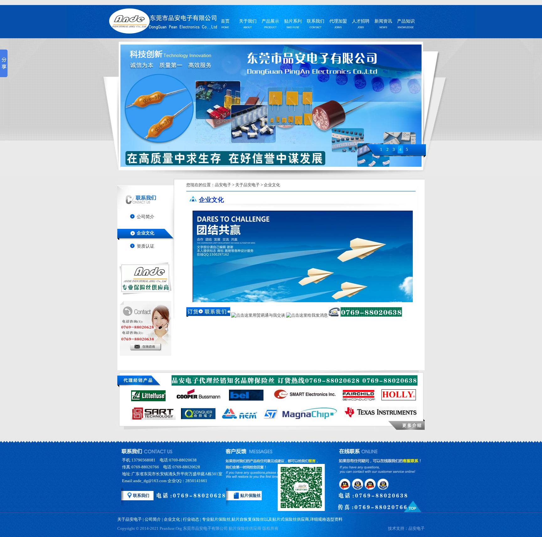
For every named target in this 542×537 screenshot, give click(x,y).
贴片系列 (293, 22)
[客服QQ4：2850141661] (384, 484)
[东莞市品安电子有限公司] (161, 22)
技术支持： (406, 528)
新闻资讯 (383, 22)
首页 (225, 22)
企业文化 (145, 233)
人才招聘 (360, 22)
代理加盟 (338, 22)
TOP (412, 508)
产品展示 (270, 22)
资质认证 (145, 246)
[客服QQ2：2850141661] (358, 484)
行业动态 (191, 519)
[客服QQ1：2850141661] (345, 484)
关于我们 (248, 22)
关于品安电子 (247, 184)
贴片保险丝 (250, 495)
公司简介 (145, 216)
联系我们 (315, 22)
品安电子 (223, 184)
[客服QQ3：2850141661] (371, 484)
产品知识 (406, 22)
